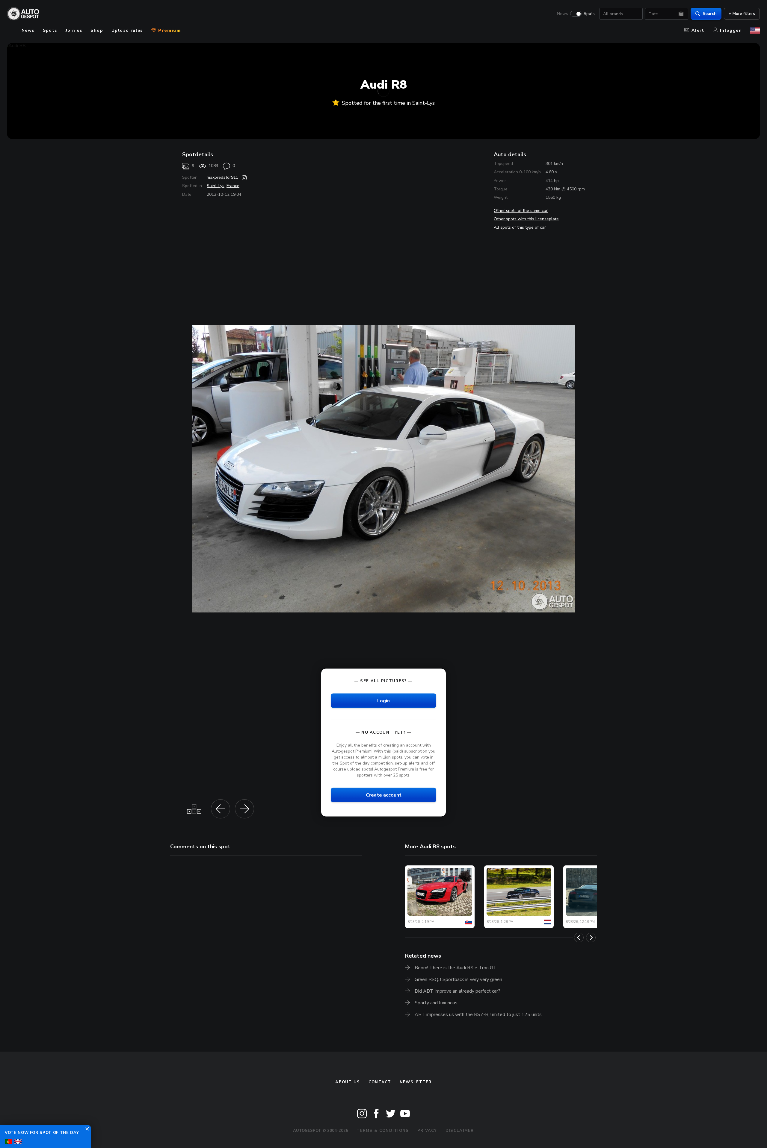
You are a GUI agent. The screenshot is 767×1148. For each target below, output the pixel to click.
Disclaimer (460, 1130)
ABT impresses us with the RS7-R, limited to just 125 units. (479, 1014)
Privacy (427, 1130)
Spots (589, 14)
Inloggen (731, 30)
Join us (74, 30)
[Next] (591, 938)
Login (383, 700)
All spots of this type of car (520, 227)
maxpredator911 (222, 177)
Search (710, 13)
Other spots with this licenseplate (526, 219)
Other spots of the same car (521, 210)
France (233, 186)
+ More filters (742, 13)
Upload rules (127, 30)
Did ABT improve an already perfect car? (457, 991)
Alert (697, 30)
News (562, 14)
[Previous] (579, 938)
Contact (380, 1082)
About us (347, 1082)
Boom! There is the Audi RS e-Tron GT (456, 967)
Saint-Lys (215, 186)
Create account (383, 795)
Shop (96, 30)
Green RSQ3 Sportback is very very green (458, 979)
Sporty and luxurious (436, 1003)
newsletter (416, 1082)
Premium (169, 30)
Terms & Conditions (383, 1130)
